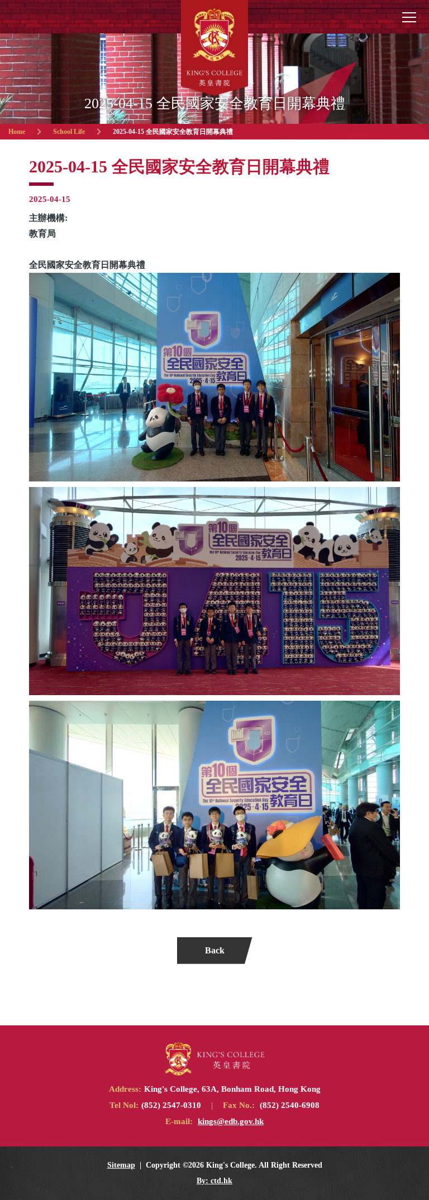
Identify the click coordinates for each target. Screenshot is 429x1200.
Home (16, 132)
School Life (69, 132)
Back (215, 950)
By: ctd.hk (214, 1181)
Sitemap (121, 1165)
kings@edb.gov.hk (231, 1121)
